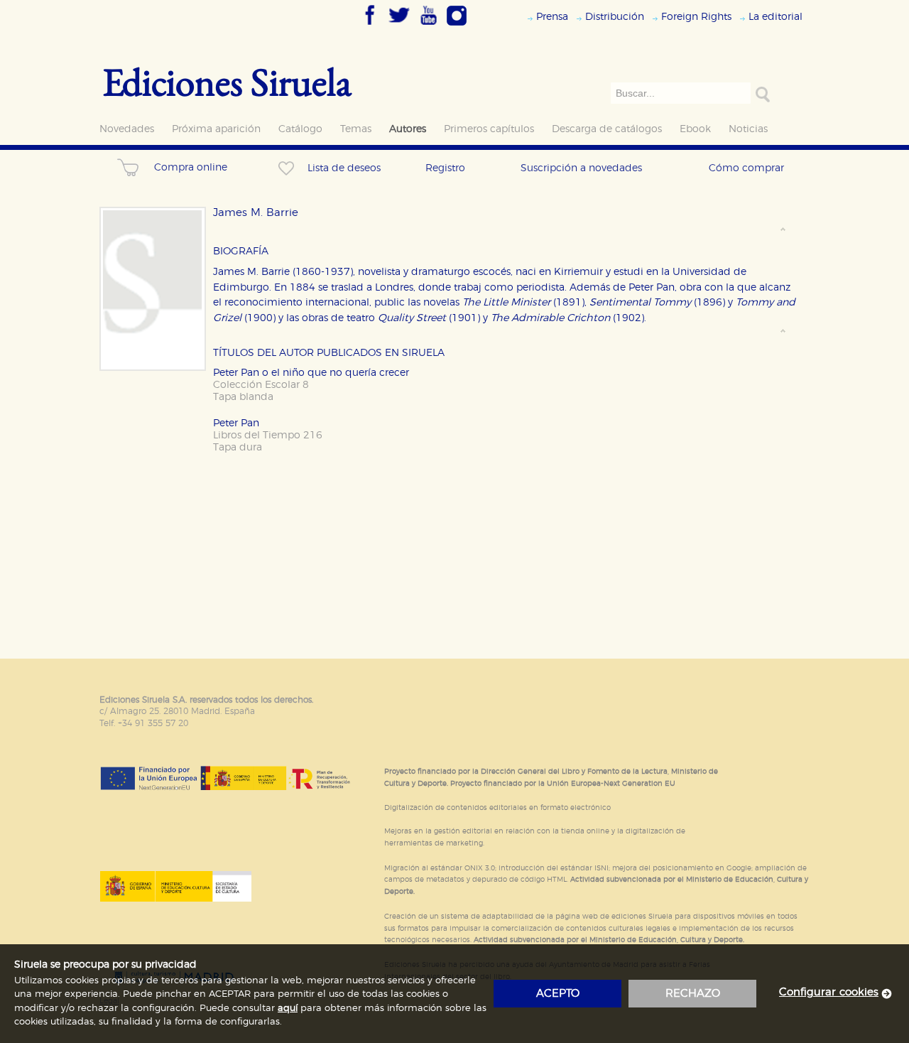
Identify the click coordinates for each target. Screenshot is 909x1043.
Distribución (614, 16)
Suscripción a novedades (581, 168)
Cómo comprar (746, 168)
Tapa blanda (243, 396)
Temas (355, 129)
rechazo (692, 993)
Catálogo (300, 129)
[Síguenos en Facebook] (370, 26)
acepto (557, 993)
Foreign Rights (696, 16)
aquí (288, 1008)
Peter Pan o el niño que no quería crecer (311, 372)
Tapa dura (237, 447)
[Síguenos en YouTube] (428, 26)
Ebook (695, 129)
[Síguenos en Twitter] (399, 26)
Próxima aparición (216, 129)
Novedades (126, 129)
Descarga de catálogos (607, 129)
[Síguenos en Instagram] (457, 26)
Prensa (552, 16)
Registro (445, 168)
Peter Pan (236, 423)
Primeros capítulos (489, 129)
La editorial (775, 16)
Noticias (748, 129)
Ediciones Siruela (227, 81)
